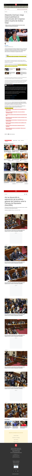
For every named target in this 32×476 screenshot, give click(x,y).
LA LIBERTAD (8, 7)
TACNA (21, 7)
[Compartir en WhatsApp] (8, 134)
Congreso (19, 140)
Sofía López (6, 45)
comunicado (6, 141)
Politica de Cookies (16, 464)
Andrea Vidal (22, 140)
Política (6, 11)
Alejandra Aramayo (15, 140)
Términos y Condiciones (16, 461)
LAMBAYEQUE (11, 7)
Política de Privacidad (16, 462)
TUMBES (23, 7)
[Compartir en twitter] (26, 11)
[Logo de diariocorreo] (16, 5)
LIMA (14, 7)
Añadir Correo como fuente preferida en (22, 9)
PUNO (18, 7)
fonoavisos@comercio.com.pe (17, 452)
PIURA (16, 7)
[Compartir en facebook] (24, 11)
